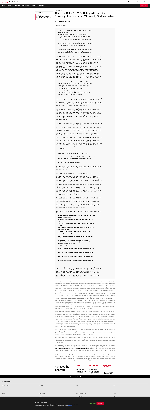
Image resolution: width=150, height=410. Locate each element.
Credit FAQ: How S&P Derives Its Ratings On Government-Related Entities (75, 256)
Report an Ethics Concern (80, 396)
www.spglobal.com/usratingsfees (63, 352)
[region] (75, 403)
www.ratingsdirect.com (82, 348)
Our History (3, 395)
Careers (114, 393)
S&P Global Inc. (6, 389)
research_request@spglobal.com (87, 360)
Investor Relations (42, 393)
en (135, 1)
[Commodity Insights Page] (76, 376)
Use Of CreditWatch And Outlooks (66, 233)
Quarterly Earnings (42, 396)
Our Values (3, 393)
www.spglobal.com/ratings (61, 348)
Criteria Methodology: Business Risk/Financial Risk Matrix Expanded (74, 236)
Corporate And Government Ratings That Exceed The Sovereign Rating (75, 223)
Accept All (100, 403)
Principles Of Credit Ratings (64, 245)
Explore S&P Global (15, 1)
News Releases (41, 395)
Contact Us (141, 1)
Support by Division (79, 395)
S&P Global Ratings (7, 381)
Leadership (115, 396)
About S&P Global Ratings (6, 385)
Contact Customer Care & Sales (81, 393)
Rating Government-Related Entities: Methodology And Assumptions (74, 219)
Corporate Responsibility (117, 395)
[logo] (5, 2)
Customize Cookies (92, 403)
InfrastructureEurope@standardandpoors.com (108, 373)
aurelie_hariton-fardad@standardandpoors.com (95, 372)
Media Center (41, 385)
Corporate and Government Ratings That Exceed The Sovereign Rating (75, 260)
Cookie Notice (70, 405)
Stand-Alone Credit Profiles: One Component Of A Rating (71, 231)
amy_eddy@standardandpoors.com (81, 372)
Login (147, 1)
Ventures (3, 396)
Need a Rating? (144, 5)
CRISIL (77, 385)
